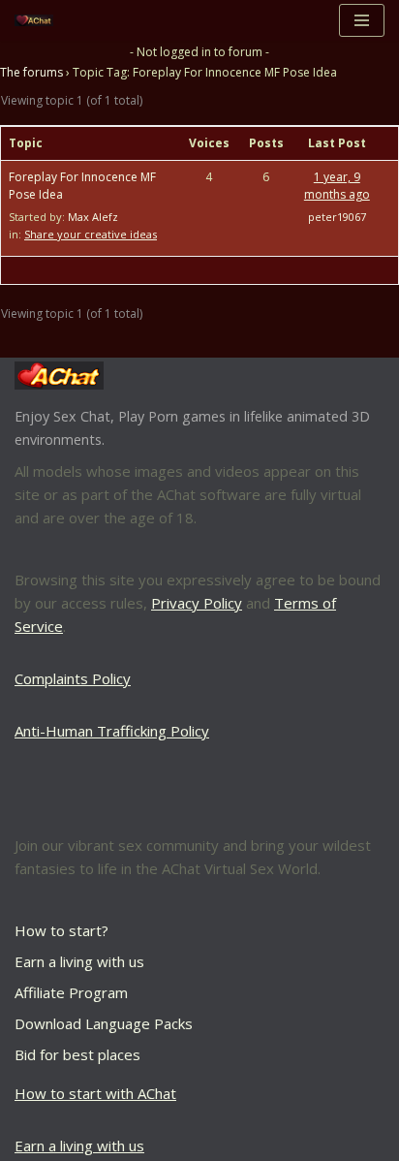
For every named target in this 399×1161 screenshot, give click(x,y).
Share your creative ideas (90, 234)
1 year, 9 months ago (337, 186)
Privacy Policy (196, 602)
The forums (31, 72)
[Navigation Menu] (361, 20)
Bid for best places (77, 1054)
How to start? (61, 930)
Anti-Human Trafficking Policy (112, 730)
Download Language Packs (104, 1023)
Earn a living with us (79, 961)
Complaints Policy (73, 678)
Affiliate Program (71, 992)
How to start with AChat (95, 1093)
